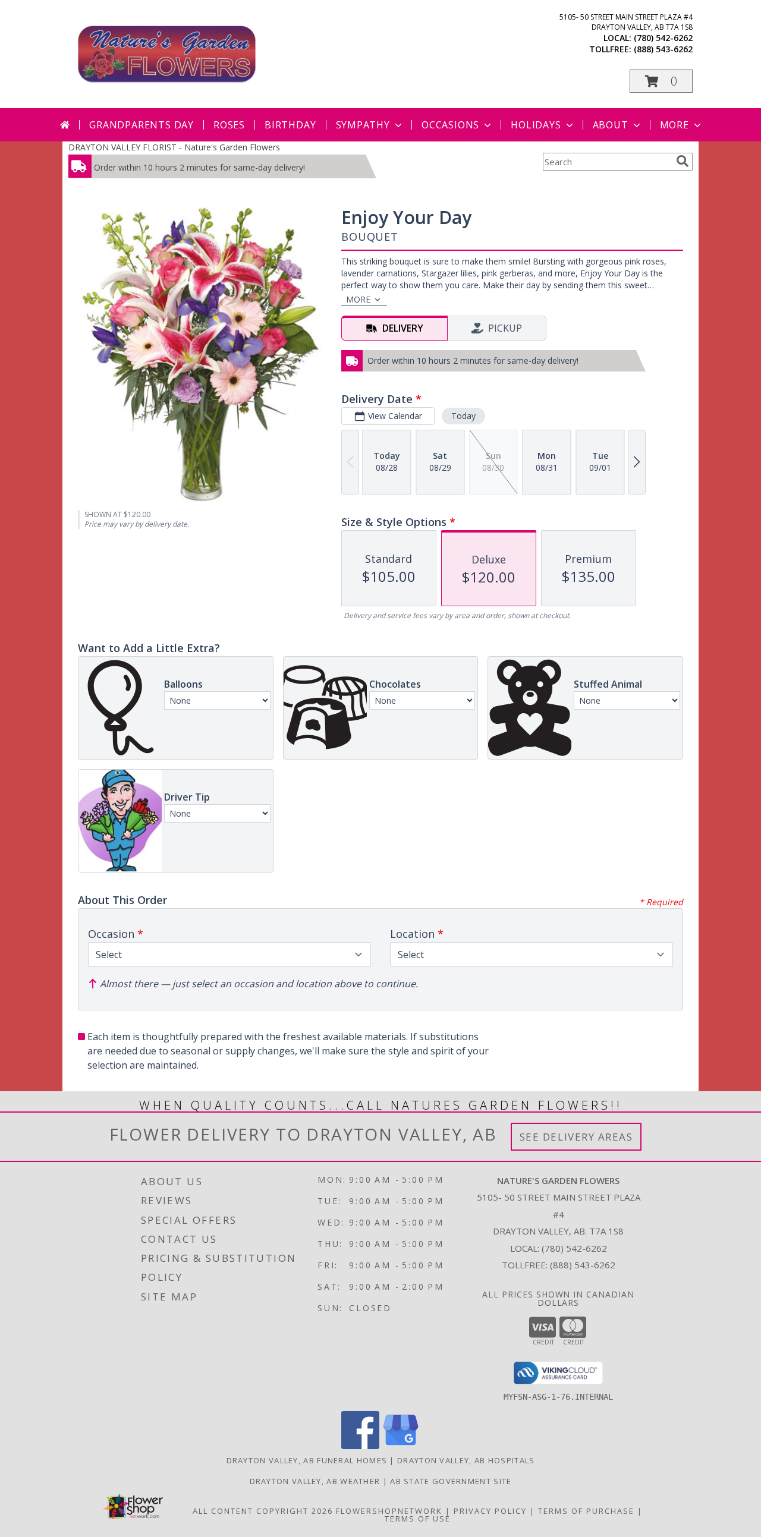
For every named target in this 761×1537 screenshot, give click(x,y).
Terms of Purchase (586, 1510)
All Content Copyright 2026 (263, 1510)
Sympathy (363, 124)
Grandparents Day (141, 124)
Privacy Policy (490, 1510)
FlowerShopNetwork (389, 1510)
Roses (229, 124)
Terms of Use (418, 1518)
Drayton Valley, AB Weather (315, 1481)
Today (463, 415)
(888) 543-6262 (663, 49)
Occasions (450, 124)
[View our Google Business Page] (401, 1445)
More (674, 124)
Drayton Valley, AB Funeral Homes (307, 1460)
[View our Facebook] (360, 1445)
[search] (682, 161)
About (610, 124)
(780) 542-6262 (663, 37)
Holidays (536, 124)
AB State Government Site (450, 1481)
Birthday (290, 124)
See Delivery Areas (576, 1137)
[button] (661, 81)
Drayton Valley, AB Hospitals (465, 1460)
